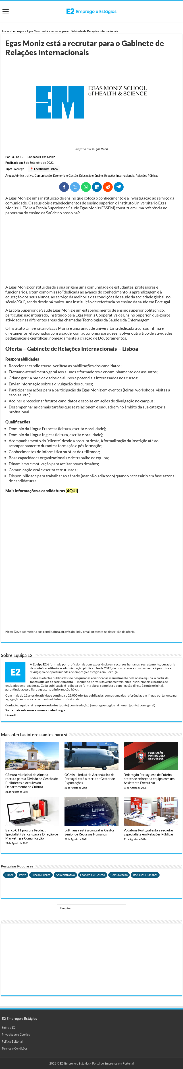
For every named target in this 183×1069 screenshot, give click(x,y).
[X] (75, 187)
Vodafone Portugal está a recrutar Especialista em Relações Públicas (149, 832)
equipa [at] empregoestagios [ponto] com (48, 705)
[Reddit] (108, 187)
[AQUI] (72, 490)
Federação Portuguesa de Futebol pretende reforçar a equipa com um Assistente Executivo (149, 779)
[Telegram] (119, 187)
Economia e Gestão (65, 175)
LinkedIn (11, 715)
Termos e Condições (14, 1048)
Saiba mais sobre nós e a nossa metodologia (35, 710)
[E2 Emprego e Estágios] (91, 11)
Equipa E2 (16, 157)
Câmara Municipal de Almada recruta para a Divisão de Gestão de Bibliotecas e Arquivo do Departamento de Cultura (31, 781)
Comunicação (43, 175)
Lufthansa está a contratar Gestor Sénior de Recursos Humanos (89, 832)
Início (5, 31)
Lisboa (54, 169)
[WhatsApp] (86, 187)
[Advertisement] (91, 250)
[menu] (5, 11)
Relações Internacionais (119, 175)
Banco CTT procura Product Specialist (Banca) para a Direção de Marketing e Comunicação (31, 834)
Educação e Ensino (91, 175)
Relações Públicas (147, 175)
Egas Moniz (101, 149)
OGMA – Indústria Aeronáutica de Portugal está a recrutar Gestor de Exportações (89, 779)
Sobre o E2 (9, 1027)
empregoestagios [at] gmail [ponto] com (119, 705)
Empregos (17, 31)
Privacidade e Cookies (16, 1034)
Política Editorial (12, 1041)
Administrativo (23, 175)
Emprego (18, 169)
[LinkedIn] (97, 187)
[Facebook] (64, 187)
